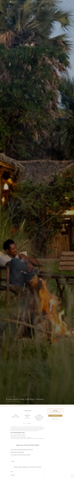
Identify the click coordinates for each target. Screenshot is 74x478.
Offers (43, 1)
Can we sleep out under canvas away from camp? (20, 454)
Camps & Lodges (37, 1)
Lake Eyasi (14, 405)
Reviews (46, 1)
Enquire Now (55, 415)
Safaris (24, 1)
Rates (12, 471)
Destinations (30, 1)
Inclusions (13, 475)
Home (2, 405)
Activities (13, 461)
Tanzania (11, 405)
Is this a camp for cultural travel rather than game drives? (22, 449)
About (51, 1)
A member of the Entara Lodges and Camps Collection (39, 418)
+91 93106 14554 (57, 419)
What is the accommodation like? (17, 452)
